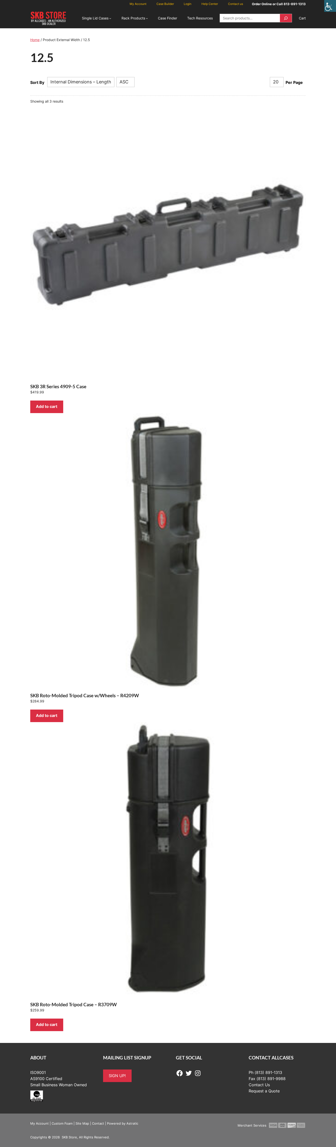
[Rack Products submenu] (147, 18)
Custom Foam (62, 1123)
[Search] (286, 18)
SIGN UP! (117, 1075)
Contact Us (259, 1084)
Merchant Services (252, 1125)
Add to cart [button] (46, 406)
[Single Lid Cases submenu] (110, 18)
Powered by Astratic (122, 1123)
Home (35, 40)
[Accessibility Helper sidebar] (330, 6)
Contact (98, 1123)
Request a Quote (264, 1090)
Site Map (82, 1123)
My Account (39, 1123)
